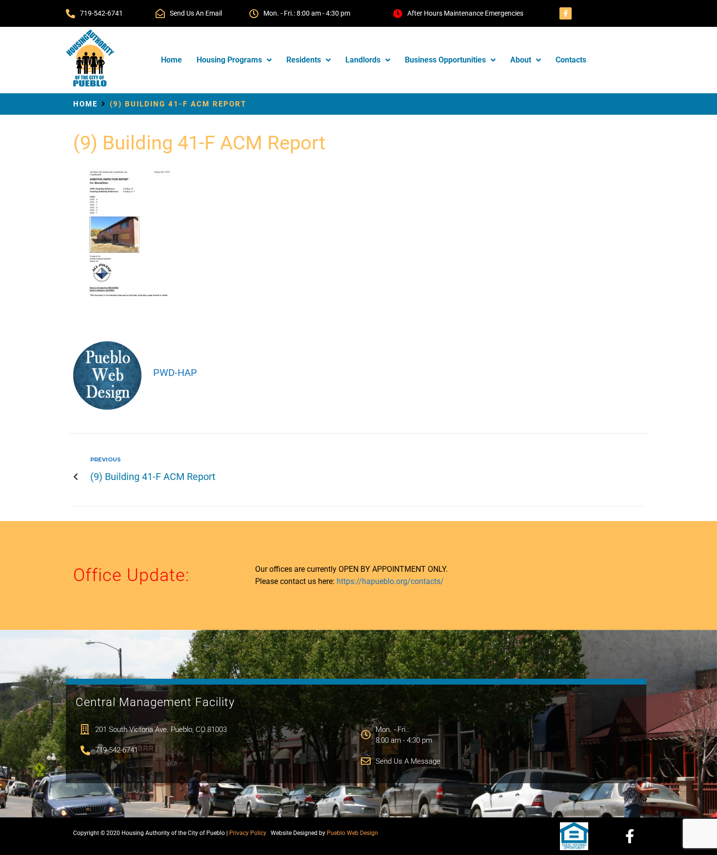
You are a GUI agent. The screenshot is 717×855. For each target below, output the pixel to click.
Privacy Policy (247, 833)
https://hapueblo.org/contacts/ (390, 581)
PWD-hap (175, 372)
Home (85, 104)
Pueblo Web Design (352, 833)
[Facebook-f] (565, 13)
